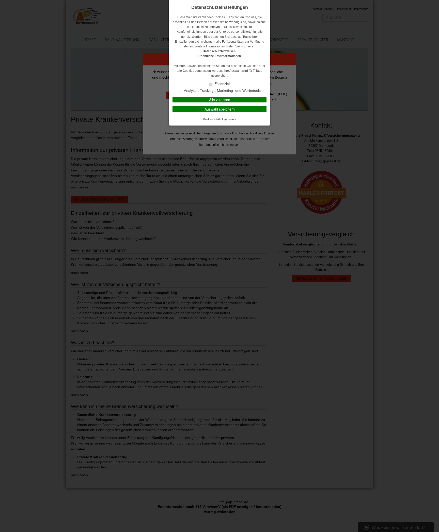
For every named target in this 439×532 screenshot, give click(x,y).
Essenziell (221, 84)
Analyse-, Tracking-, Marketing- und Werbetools (222, 91)
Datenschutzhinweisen (219, 51)
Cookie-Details (212, 119)
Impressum (229, 119)
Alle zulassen (219, 99)
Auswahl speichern (220, 109)
